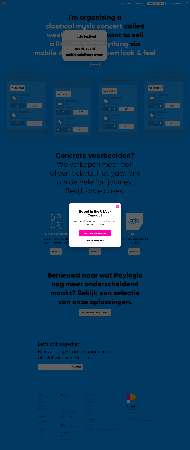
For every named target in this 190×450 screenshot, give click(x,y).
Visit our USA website (95, 233)
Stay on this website (95, 240)
